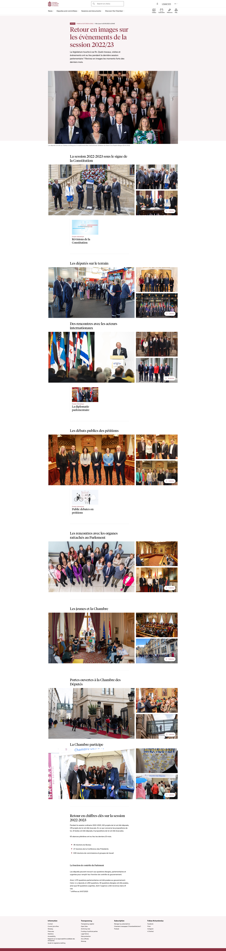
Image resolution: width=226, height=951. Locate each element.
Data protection (86, 936)
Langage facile (166, 4)
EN (175, 4)
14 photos (171, 378)
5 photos (171, 588)
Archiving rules (85, 929)
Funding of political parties (89, 931)
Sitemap (83, 941)
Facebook (150, 924)
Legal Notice (85, 934)
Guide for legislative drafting (56, 943)
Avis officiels (85, 939)
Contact (50, 924)
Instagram (150, 929)
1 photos (171, 314)
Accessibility (52, 936)
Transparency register (87, 924)
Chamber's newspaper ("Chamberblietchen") (127, 926)
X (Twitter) (150, 931)
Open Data (84, 926)
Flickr (149, 926)
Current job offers (53, 926)
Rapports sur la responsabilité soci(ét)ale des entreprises (61, 939)
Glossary (50, 929)
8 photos (171, 659)
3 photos (171, 481)
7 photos (171, 211)
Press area (51, 931)
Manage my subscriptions (122, 924)
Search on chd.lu (103, 4)
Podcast (116, 929)
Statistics (50, 934)
